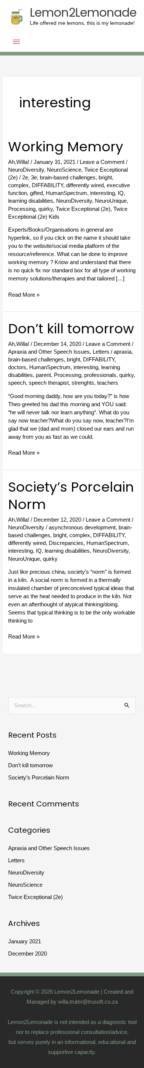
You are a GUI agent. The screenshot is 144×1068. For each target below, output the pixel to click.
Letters (101, 352)
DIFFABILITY (47, 185)
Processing (21, 209)
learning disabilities (30, 201)
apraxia (122, 352)
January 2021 (24, 941)
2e (25, 178)
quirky (45, 209)
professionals (100, 375)
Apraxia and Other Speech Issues (49, 352)
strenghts (83, 383)
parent (43, 375)
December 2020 (27, 954)
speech (17, 383)
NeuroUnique (111, 201)
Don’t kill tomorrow (71, 328)
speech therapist (49, 383)
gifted (36, 193)
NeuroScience (64, 170)
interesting (102, 193)
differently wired (85, 185)
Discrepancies (66, 543)
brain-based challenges (68, 178)
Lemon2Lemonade (83, 12)
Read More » (24, 294)
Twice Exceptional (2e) (83, 209)
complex (18, 185)
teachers (107, 383)
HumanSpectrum (66, 193)
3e (34, 178)
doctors (17, 367)
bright (105, 178)
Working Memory (65, 146)
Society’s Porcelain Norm (71, 496)
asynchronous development (82, 527)
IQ (121, 193)
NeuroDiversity (26, 170)
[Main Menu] (16, 42)
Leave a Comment (102, 162)
